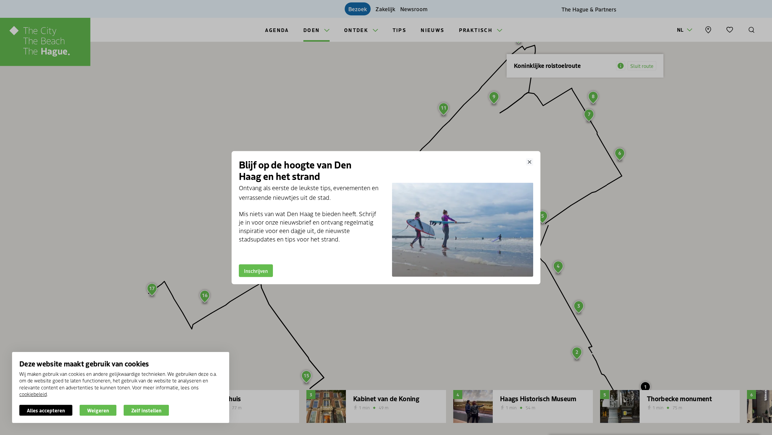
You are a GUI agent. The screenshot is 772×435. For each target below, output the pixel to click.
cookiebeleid (33, 394)
